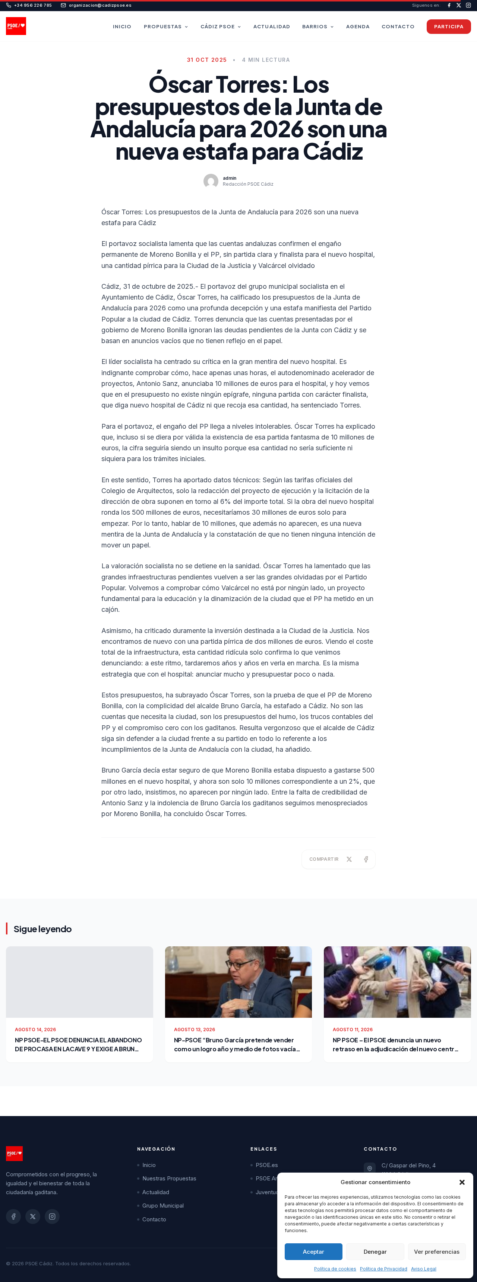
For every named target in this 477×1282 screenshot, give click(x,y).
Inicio (122, 26)
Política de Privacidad (383, 1269)
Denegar (375, 1251)
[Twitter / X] (32, 1216)
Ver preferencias (436, 1251)
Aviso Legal (423, 1269)
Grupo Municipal (163, 1205)
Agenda (358, 26)
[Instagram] (52, 1216)
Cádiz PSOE (217, 26)
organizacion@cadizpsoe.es (100, 5)
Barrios (315, 26)
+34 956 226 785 (33, 5)
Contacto (398, 26)
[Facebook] (13, 1216)
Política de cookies (335, 1269)
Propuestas (163, 26)
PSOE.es (267, 1164)
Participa (449, 26)
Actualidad (271, 26)
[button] (462, 1182)
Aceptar (313, 1251)
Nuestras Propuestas (169, 1178)
